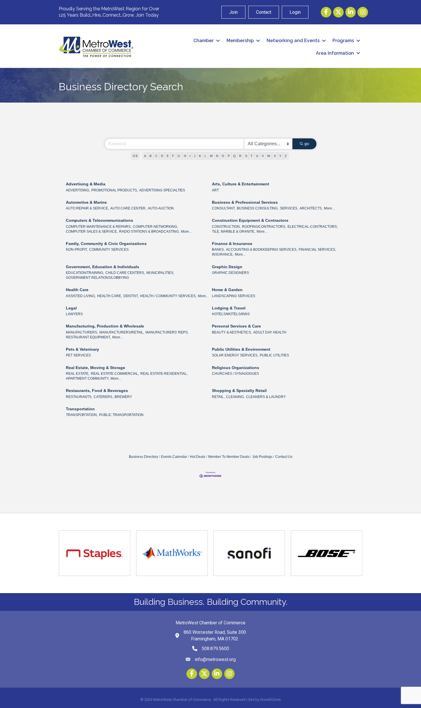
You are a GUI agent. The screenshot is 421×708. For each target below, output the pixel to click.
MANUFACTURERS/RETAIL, (121, 332)
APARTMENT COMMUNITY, (87, 378)
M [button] (211, 156)
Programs (343, 40)
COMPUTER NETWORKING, (155, 227)
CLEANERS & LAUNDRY (266, 397)
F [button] (173, 156)
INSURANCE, (222, 254)
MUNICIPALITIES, (160, 273)
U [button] (257, 156)
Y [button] (280, 156)
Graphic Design (227, 266)
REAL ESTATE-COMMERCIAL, (115, 374)
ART (215, 190)
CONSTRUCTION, (226, 227)
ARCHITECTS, (311, 208)
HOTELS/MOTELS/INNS (231, 314)
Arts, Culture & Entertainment (240, 184)
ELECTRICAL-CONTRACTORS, (313, 227)
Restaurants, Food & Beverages (97, 390)
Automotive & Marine (86, 202)
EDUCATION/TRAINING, (85, 273)
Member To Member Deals (228, 457)
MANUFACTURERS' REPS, (166, 332)
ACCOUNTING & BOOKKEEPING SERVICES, (261, 250)
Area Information (335, 53)
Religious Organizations (235, 367)
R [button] (240, 156)
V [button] (263, 156)
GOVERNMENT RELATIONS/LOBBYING (97, 278)
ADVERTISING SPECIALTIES (162, 190)
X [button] (275, 156)
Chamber (203, 40)
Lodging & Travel (228, 308)
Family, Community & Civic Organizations (106, 243)
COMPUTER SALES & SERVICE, (92, 232)
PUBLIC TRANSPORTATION (121, 415)
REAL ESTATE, (77, 374)
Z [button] (286, 156)
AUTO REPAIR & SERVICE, (87, 208)
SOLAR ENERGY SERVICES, (235, 355)
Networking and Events (293, 40)
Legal (71, 308)
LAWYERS (74, 314)
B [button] (150, 156)
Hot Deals (197, 457)
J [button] (195, 156)
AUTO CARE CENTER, (128, 208)
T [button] (252, 156)
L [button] (205, 156)
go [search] (306, 143)
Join (233, 12)
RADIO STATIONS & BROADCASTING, (149, 232)
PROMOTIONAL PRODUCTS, (114, 190)
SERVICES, (289, 208)
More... (329, 208)
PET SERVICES (78, 355)
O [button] (223, 156)
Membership (240, 40)
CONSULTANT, (223, 208)
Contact (263, 12)
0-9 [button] (135, 156)
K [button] (200, 156)
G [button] (179, 156)
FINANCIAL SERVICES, (317, 250)
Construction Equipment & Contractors (250, 220)
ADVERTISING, (78, 190)
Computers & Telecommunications (99, 220)
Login (295, 12)
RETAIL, (218, 397)
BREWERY (123, 397)
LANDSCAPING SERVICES (233, 296)
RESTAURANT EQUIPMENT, (88, 337)
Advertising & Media (85, 184)
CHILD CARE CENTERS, (125, 273)
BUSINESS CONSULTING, (257, 208)
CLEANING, (235, 397)
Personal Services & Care (236, 326)
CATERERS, (103, 397)
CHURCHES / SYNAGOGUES (235, 374)
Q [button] (234, 156)
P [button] (229, 156)
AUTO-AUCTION (161, 208)
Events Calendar (174, 457)
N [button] (217, 156)
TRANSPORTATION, (82, 415)
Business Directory (143, 457)
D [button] (162, 156)
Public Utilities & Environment (241, 349)
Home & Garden (227, 289)
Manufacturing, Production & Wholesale (105, 326)
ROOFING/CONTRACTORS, (264, 227)
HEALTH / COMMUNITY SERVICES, (168, 296)
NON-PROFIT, (77, 250)
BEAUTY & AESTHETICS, (232, 332)
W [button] (268, 156)
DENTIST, (131, 296)
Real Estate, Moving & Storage (95, 367)
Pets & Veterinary (82, 349)
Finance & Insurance (232, 243)
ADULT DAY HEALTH (269, 332)
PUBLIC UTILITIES (274, 355)
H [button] (185, 156)
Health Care (77, 289)
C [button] (156, 156)
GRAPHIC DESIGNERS (230, 273)
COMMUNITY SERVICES (109, 250)
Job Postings (262, 457)
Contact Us (283, 457)
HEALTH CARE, (109, 296)
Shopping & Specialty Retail (239, 390)
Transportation (80, 409)
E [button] (168, 156)
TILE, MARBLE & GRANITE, (233, 232)
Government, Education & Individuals (102, 266)
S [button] (246, 156)
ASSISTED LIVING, (81, 296)
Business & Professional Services (245, 202)
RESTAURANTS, (79, 397)
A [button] (145, 156)
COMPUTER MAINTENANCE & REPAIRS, (98, 227)
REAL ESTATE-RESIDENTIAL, (164, 374)
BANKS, (218, 250)
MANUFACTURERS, (82, 332)
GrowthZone (270, 699)
